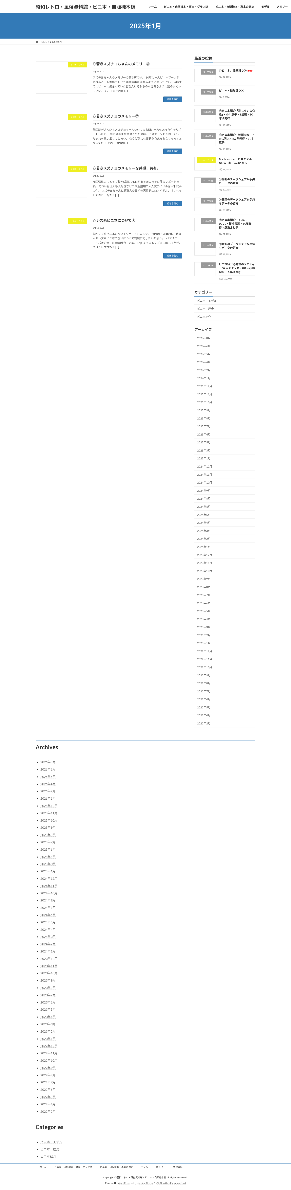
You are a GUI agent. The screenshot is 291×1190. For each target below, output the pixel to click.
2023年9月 (204, 579)
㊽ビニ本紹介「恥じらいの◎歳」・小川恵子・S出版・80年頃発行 (237, 114)
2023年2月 (204, 635)
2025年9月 (204, 410)
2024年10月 (204, 482)
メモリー (160, 1166)
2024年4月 (204, 522)
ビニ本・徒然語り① (231, 90)
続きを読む (173, 99)
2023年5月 (204, 611)
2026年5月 (204, 354)
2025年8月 (204, 418)
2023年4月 (204, 619)
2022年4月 (204, 715)
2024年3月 (204, 530)
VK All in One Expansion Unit (171, 1183)
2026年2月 (204, 370)
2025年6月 (204, 434)
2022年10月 (204, 667)
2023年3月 (204, 627)
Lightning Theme (144, 1183)
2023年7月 (204, 595)
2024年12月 (204, 466)
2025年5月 (204, 442)
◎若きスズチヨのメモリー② (116, 116)
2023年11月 (204, 562)
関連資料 (178, 1166)
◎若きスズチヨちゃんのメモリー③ (121, 64)
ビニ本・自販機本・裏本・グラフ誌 (73, 1166)
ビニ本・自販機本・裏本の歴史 (116, 1166)
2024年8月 (204, 498)
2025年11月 (204, 394)
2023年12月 (204, 555)
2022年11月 (204, 659)
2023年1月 (204, 643)
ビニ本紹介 (204, 316)
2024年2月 (204, 539)
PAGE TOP (280, 1150)
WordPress (124, 1183)
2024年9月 (204, 490)
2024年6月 (204, 506)
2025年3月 (204, 450)
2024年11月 (204, 474)
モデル (144, 1166)
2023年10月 (204, 571)
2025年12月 (204, 386)
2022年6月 (204, 699)
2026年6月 (204, 346)
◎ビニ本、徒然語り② (236, 70)
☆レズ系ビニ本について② (114, 220)
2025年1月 (204, 458)
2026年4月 (204, 362)
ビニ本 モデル (207, 300)
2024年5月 (204, 514)
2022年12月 (204, 651)
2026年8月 (204, 338)
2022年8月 (204, 683)
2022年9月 (204, 675)
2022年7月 (204, 691)
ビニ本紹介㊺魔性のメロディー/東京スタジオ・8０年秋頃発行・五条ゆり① (237, 268)
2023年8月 (204, 587)
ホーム (43, 1166)
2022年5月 (204, 707)
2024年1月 (204, 546)
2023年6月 (204, 603)
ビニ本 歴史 (205, 308)
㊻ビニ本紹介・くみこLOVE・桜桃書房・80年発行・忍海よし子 (235, 223)
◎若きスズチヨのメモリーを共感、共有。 (126, 168)
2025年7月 (204, 426)
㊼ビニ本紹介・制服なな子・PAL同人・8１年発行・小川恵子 (237, 138)
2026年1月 (204, 378)
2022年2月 (204, 723)
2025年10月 (204, 402)
